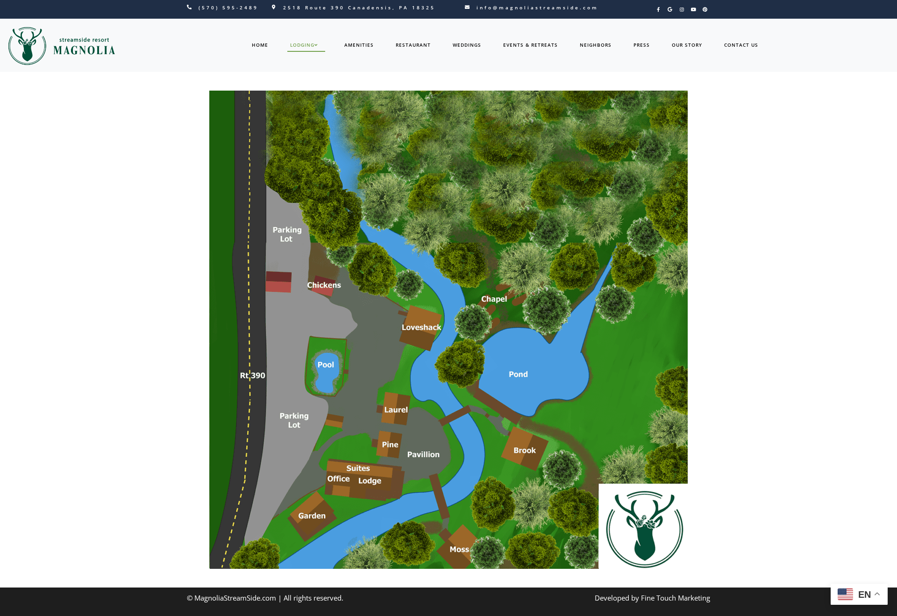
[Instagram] (681, 9)
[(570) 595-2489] (189, 7)
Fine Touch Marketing (675, 597)
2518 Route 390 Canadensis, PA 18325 (359, 7)
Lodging (302, 45)
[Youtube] (693, 9)
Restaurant (413, 45)
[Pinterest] (705, 9)
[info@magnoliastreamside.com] (467, 7)
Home (260, 45)
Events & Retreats (530, 45)
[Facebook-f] (658, 9)
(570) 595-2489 (228, 7)
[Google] (670, 9)
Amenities (359, 45)
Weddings (467, 45)
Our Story (687, 45)
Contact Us (741, 45)
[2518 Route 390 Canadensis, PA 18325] (273, 7)
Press (642, 45)
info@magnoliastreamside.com (537, 7)
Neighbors (596, 45)
